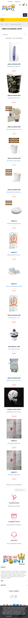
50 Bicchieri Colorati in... (14, 66)
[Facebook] (12, 596)
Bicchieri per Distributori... (14, 192)
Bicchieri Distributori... (14, 443)
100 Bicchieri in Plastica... (14, 254)
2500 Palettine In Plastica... (14, 380)
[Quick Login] (26, 5)
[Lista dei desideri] (14, 56)
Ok (20, 616)
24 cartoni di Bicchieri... (14, 474)
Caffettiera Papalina (14, 349)
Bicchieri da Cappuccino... (14, 160)
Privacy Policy (15, 616)
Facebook (10, 1)
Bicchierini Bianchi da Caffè (14, 129)
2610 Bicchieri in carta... (14, 97)
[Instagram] (15, 596)
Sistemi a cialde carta (14, 409)
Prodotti (14, 221)
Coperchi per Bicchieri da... (14, 223)
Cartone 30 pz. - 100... (14, 317)
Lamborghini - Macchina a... (14, 411)
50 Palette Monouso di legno (14, 286)
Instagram (17, 1)
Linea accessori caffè (14, 64)
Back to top (20, 490)
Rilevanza (5, 34)
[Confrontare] (17, 56)
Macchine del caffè (14, 346)
